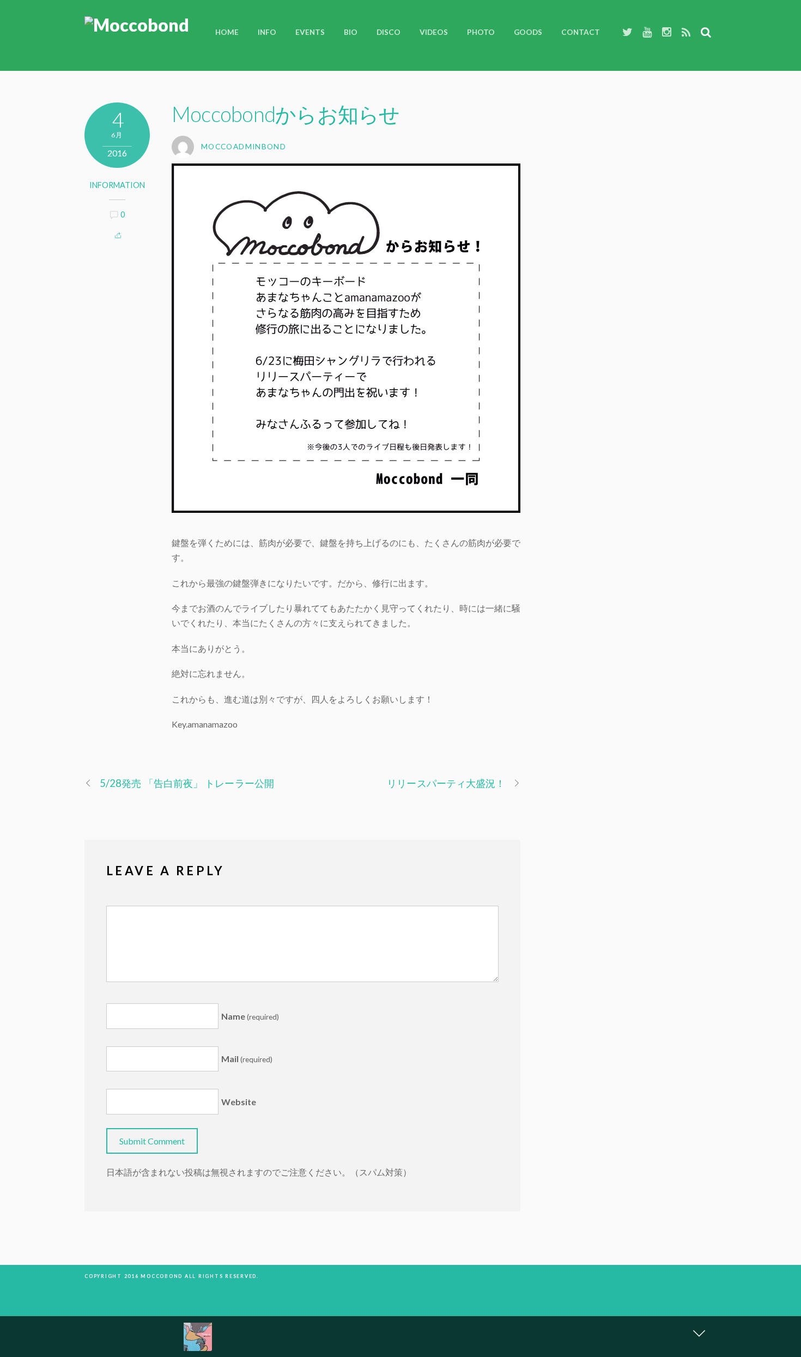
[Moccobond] (136, 24)
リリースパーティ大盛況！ (446, 783)
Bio (350, 32)
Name (250, 1016)
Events (310, 32)
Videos (434, 32)
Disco (388, 32)
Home (227, 32)
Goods (528, 32)
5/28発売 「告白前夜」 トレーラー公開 (187, 783)
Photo (481, 32)
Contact (580, 32)
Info (267, 32)
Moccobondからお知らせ (285, 113)
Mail (246, 1058)
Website (238, 1101)
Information (117, 185)
